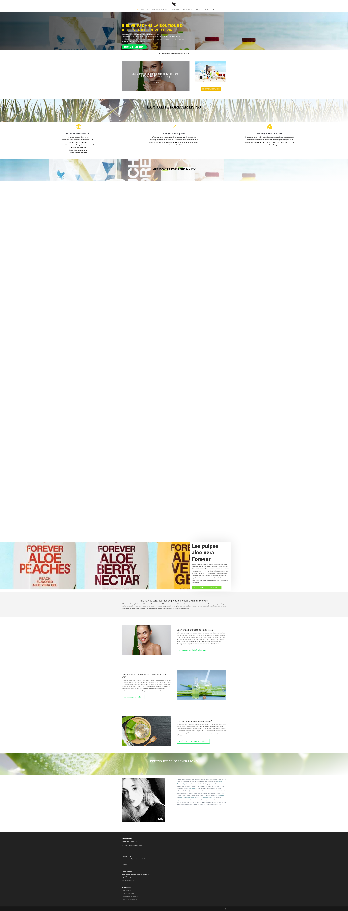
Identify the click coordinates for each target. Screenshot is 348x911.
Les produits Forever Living (130, 896)
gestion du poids (183, 800)
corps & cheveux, (210, 797)
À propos (207, 9)
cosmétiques (220, 795)
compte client (191, 788)
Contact (198, 9)
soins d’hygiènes (200, 797)
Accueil (135, 9)
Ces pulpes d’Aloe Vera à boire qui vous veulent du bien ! (156, 74)
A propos (124, 864)
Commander (175, 9)
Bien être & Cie (127, 890)
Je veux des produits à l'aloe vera (192, 650)
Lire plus (155, 82)
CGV (133, 880)
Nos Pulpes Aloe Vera (160, 9)
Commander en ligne (134, 47)
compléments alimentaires (186, 797)
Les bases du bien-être (133, 697)
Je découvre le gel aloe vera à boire (193, 741)
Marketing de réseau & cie (130, 899)
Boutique (144, 9)
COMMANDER (175, 304)
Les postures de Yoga (128, 893)
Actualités (186, 9)
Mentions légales (126, 880)
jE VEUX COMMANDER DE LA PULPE (207, 587)
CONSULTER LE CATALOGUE (210, 89)
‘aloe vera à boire (196, 800)
